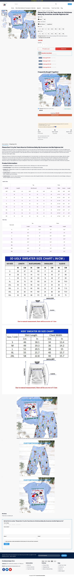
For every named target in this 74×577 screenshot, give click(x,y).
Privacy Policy (46, 565)
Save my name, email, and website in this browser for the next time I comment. (21, 541)
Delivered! (70, 133)
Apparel (39, 8)
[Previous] (10, 24)
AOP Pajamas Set (50, 10)
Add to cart (47, 49)
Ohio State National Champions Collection (25, 8)
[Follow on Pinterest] (71, 0)
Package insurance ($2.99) (44, 37)
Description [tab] (5, 144)
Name (5, 536)
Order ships (55, 133)
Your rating (6, 523)
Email (39, 536)
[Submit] (56, 4)
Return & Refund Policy (48, 569)
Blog (62, 8)
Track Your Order (55, 8)
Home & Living (46, 8)
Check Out (63, 48)
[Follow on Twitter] (70, 0)
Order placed (40, 133)
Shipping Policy (46, 567)
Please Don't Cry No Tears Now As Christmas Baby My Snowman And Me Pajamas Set (46, 108)
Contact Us (61, 567)
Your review (6, 526)
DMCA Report (62, 571)
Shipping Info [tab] (13, 144)
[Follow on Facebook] (69, 0)
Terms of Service (30, 567)
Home (12, 8)
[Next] (34, 24)
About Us (29, 565)
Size (39, 26)
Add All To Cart (55, 115)
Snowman (41, 139)
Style (39, 21)
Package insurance (42, 36)
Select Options (67, 108)
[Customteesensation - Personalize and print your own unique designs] (7, 4)
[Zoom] (9, 37)
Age (39, 16)
